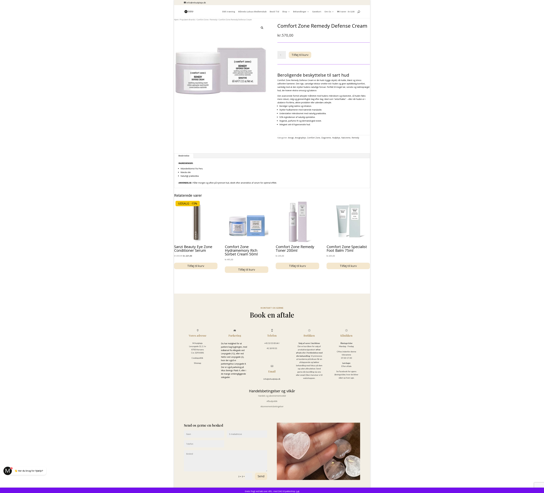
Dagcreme (326, 137)
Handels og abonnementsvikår (272, 395)
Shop (284, 12)
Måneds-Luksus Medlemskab (252, 12)
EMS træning (228, 12)
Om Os (327, 12)
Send (261, 476)
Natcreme (345, 137)
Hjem (176, 19)
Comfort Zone (203, 19)
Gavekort (316, 12)
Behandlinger (299, 12)
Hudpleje (336, 137)
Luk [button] (297, 491)
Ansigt (291, 137)
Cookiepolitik (198, 358)
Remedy (213, 19)
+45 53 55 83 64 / (272, 343)
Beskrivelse (183, 155)
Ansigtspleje (300, 137)
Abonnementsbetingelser (272, 406)
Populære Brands (187, 19)
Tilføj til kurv (300, 55)
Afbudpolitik (272, 401)
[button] (262, 27)
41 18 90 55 (272, 348)
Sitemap (197, 363)
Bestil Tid (274, 12)
